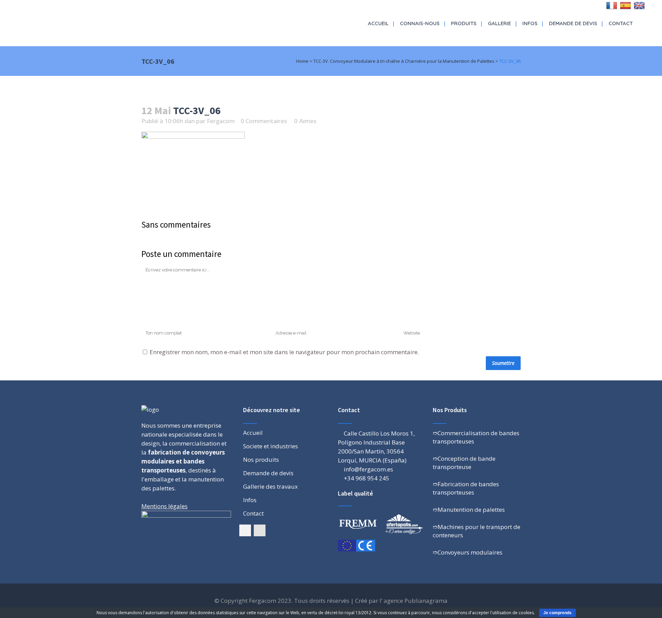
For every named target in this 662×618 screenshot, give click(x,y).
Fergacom (221, 121)
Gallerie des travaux (270, 486)
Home (302, 61)
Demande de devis (268, 473)
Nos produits (261, 460)
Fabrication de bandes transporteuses (466, 488)
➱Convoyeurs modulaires (467, 552)
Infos (250, 500)
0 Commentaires (264, 121)
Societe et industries (270, 446)
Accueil (253, 433)
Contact (253, 513)
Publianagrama (426, 601)
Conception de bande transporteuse (464, 463)
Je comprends (557, 612)
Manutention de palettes (471, 510)
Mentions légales (164, 506)
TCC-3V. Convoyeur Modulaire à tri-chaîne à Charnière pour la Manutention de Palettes (403, 61)
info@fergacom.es (368, 469)
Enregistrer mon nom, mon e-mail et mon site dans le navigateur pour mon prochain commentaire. (284, 352)
